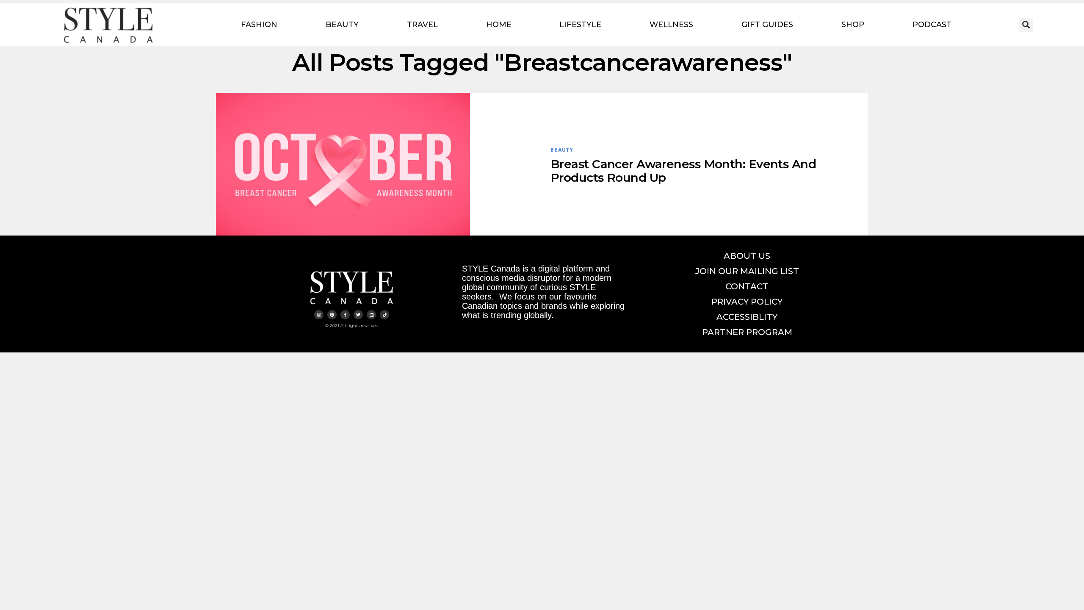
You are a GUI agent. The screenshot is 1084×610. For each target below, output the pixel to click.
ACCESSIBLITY (746, 317)
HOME (499, 24)
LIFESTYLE (580, 24)
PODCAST (932, 24)
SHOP (852, 24)
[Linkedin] (371, 314)
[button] (1026, 25)
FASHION (259, 24)
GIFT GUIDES (767, 24)
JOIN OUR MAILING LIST (747, 271)
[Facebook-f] (345, 314)
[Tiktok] (384, 314)
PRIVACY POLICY (747, 302)
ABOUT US (747, 256)
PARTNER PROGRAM (747, 332)
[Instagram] (319, 314)
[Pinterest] (332, 314)
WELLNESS (671, 24)
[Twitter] (358, 314)
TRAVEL (422, 24)
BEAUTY (342, 24)
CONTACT (747, 286)
